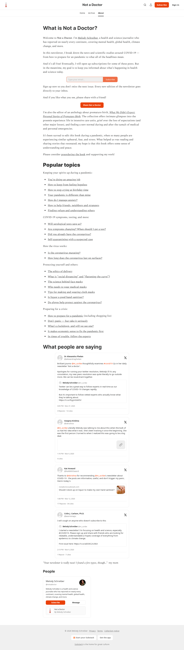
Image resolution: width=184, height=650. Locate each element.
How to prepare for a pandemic (65, 316)
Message (76, 602)
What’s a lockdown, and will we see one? (71, 326)
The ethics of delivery (60, 271)
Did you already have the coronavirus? (69, 234)
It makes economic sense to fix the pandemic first (76, 331)
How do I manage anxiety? (62, 200)
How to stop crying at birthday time (68, 190)
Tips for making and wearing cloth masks (71, 292)
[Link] (39, 28)
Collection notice (111, 631)
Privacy (92, 631)
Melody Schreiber (88, 38)
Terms (100, 631)
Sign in (175, 4)
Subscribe (162, 4)
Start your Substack (85, 637)
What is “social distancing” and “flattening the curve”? (79, 277)
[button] (82, 13)
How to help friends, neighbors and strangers (73, 205)
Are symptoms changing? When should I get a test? (77, 229)
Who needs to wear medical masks (67, 287)
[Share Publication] (151, 5)
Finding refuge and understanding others (71, 210)
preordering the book (73, 154)
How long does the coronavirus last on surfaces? (75, 258)
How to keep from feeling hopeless (67, 185)
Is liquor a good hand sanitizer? (66, 297)
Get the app (105, 637)
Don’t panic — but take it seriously (68, 321)
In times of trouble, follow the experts (69, 336)
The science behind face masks (65, 282)
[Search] (145, 5)
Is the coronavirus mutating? (64, 253)
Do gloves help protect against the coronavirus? (75, 302)
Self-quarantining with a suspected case (70, 239)
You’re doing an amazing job (64, 180)
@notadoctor (51, 584)
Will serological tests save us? (64, 224)
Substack (79, 644)
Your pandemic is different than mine (69, 195)
